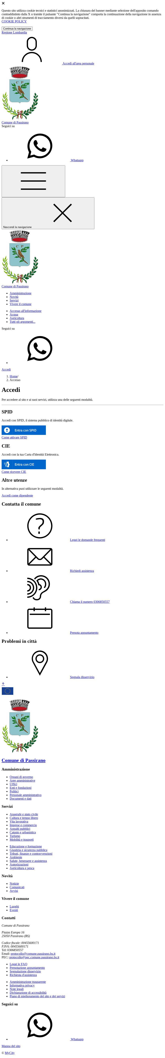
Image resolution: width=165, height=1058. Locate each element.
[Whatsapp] (40, 362)
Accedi (6, 369)
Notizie (14, 883)
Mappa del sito (11, 1046)
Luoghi (14, 906)
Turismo (15, 836)
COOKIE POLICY (14, 21)
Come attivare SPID (14, 437)
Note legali (17, 989)
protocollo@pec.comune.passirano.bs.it (34, 957)
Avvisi (14, 890)
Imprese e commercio (23, 825)
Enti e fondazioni (20, 787)
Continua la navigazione (17, 28)
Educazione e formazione (26, 846)
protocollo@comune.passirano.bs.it (33, 953)
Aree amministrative (22, 780)
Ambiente (16, 857)
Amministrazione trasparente (28, 981)
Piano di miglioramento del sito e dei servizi (37, 996)
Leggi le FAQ (18, 964)
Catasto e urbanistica (23, 832)
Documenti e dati (20, 798)
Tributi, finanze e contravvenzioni (31, 853)
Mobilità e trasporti (22, 839)
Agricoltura (17, 318)
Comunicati (17, 887)
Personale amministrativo (25, 795)
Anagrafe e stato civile (24, 814)
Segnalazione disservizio (25, 971)
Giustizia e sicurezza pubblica (28, 850)
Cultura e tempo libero (24, 818)
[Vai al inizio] (3, 684)
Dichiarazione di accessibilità (28, 992)
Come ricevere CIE (14, 471)
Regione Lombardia (14, 32)
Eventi (14, 910)
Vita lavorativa (19, 821)
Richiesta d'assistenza (23, 975)
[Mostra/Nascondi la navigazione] (33, 181)
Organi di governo (21, 777)
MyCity (10, 1053)
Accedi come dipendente (17, 495)
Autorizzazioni (19, 864)
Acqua (14, 314)
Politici (14, 791)
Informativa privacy (22, 985)
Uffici (13, 784)
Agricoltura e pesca (22, 868)
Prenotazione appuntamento (27, 967)
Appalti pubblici (20, 828)
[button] (20, 293)
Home (14, 376)
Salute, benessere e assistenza (28, 861)
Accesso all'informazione (25, 311)
